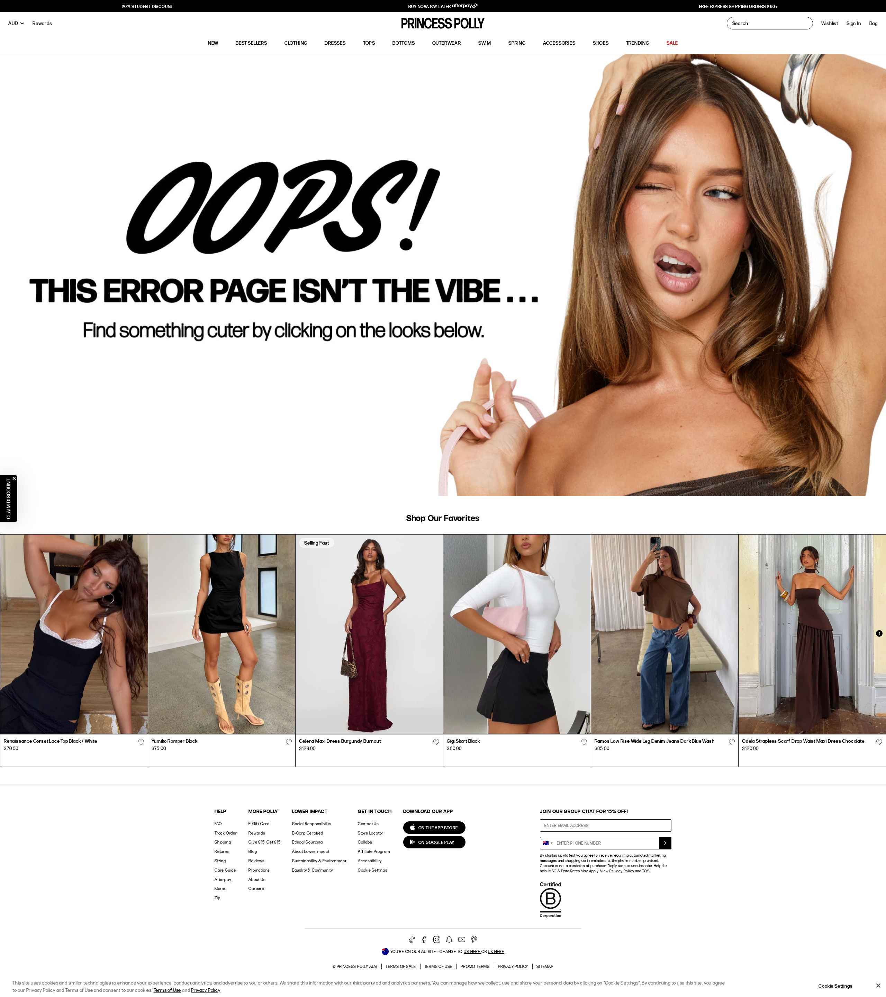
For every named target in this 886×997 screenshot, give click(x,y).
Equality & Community (312, 870)
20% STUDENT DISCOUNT (147, 6)
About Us (256, 879)
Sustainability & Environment (319, 860)
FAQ (218, 823)
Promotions (259, 870)
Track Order (226, 833)
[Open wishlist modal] (141, 742)
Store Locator (370, 833)
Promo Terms (475, 966)
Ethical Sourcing (307, 842)
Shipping (223, 842)
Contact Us (368, 823)
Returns (222, 851)
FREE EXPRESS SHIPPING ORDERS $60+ (738, 6)
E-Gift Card (259, 823)
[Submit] (665, 843)
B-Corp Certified (307, 833)
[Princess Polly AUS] (443, 23)
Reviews (256, 860)
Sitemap (544, 966)
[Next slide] (879, 633)
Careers (256, 888)
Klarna (221, 888)
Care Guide (225, 870)
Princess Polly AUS (357, 966)
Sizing (220, 860)
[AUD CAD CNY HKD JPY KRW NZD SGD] (16, 23)
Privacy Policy (621, 870)
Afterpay (223, 879)
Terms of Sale (401, 966)
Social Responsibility (311, 823)
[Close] (878, 985)
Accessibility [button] (370, 860)
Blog (252, 851)
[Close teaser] (14, 478)
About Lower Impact (310, 851)
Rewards (256, 833)
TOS (645, 870)
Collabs (365, 842)
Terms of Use (438, 966)
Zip (217, 897)
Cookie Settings (373, 870)
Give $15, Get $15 (264, 842)
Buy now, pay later (430, 6)
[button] (873, 23)
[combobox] (547, 843)
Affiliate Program (374, 851)
